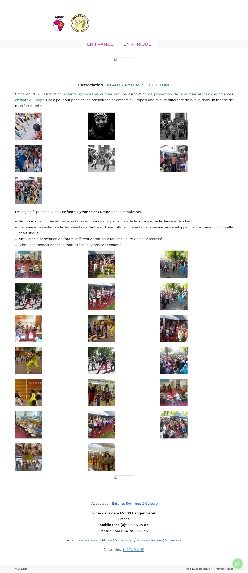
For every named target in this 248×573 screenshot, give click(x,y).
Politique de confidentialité (200, 568)
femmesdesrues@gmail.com (160, 540)
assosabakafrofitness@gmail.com (106, 540)
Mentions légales (224, 568)
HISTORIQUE (133, 550)
